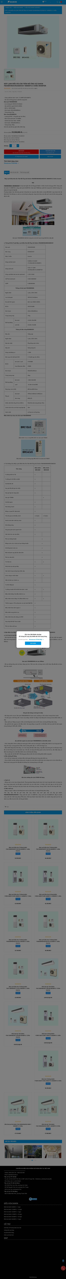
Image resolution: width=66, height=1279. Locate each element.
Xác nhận (33, 643)
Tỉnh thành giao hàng (23, 639)
